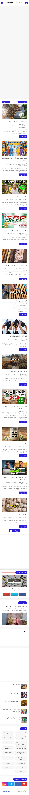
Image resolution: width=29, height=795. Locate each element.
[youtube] (24, 784)
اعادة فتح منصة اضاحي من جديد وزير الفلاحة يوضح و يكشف (15, 478)
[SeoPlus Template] (25, 791)
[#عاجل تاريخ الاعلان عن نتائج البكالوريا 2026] (14, 220)
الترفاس (14, 517)
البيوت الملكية (8, 752)
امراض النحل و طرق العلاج (14, 693)
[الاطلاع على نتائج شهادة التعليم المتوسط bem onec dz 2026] (14, 396)
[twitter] (11, 784)
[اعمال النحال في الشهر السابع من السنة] (14, 256)
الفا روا (21, 767)
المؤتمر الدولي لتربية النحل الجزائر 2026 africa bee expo (14, 159)
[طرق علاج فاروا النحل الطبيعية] (14, 291)
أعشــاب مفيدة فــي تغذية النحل (21, 737)
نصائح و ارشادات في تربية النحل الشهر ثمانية (17, 126)
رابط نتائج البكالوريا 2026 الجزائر (18, 336)
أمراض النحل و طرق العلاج (10, 304)
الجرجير (14, 446)
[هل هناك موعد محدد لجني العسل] (14, 361)
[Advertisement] (14, 15)
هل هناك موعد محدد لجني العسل (18, 371)
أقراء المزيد (23, 136)
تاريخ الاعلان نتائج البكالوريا (10, 233)
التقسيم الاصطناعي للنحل (21, 758)
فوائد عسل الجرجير (22, 444)
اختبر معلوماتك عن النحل (8, 737)
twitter (14, 594)
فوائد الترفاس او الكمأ (21, 515)
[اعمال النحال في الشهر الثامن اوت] (14, 111)
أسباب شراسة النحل (21, 733)
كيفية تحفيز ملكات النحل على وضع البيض (16, 606)
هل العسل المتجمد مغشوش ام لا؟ (12, 701)
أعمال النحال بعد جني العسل (10, 374)
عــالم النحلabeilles (8, 791)
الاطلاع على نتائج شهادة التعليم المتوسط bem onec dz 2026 (15, 407)
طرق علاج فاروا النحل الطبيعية (19, 301)
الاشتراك (14, 581)
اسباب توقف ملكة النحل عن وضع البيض (21, 743)
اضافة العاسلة (8, 748)
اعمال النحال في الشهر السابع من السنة (16, 266)
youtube (7, 594)
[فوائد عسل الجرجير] (14, 434)
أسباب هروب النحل (8, 733)
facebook (22, 594)
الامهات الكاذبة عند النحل (21, 753)
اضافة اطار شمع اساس (21, 748)
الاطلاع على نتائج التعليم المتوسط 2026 (18, 413)
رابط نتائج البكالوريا (12, 339)
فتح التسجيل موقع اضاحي (10, 482)
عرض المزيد (16, 531)
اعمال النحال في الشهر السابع (9, 268)
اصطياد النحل (8, 742)
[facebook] (18, 784)
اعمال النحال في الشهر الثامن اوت (18, 121)
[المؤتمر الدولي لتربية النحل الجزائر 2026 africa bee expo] (14, 148)
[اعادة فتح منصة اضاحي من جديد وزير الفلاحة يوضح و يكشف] (14, 467)
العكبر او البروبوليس (21, 763)
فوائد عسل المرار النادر (21, 196)
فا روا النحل (21, 771)
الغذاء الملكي (8, 763)
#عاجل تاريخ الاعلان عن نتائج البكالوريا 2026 (15, 230)
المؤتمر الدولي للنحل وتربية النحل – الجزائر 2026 (16, 164)
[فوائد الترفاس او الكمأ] (14, 505)
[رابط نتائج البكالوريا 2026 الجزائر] (14, 326)
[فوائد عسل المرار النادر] (14, 187)
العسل (7, 758)
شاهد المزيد (6, 102)
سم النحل (8, 767)
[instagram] (5, 784)
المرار (14, 199)
